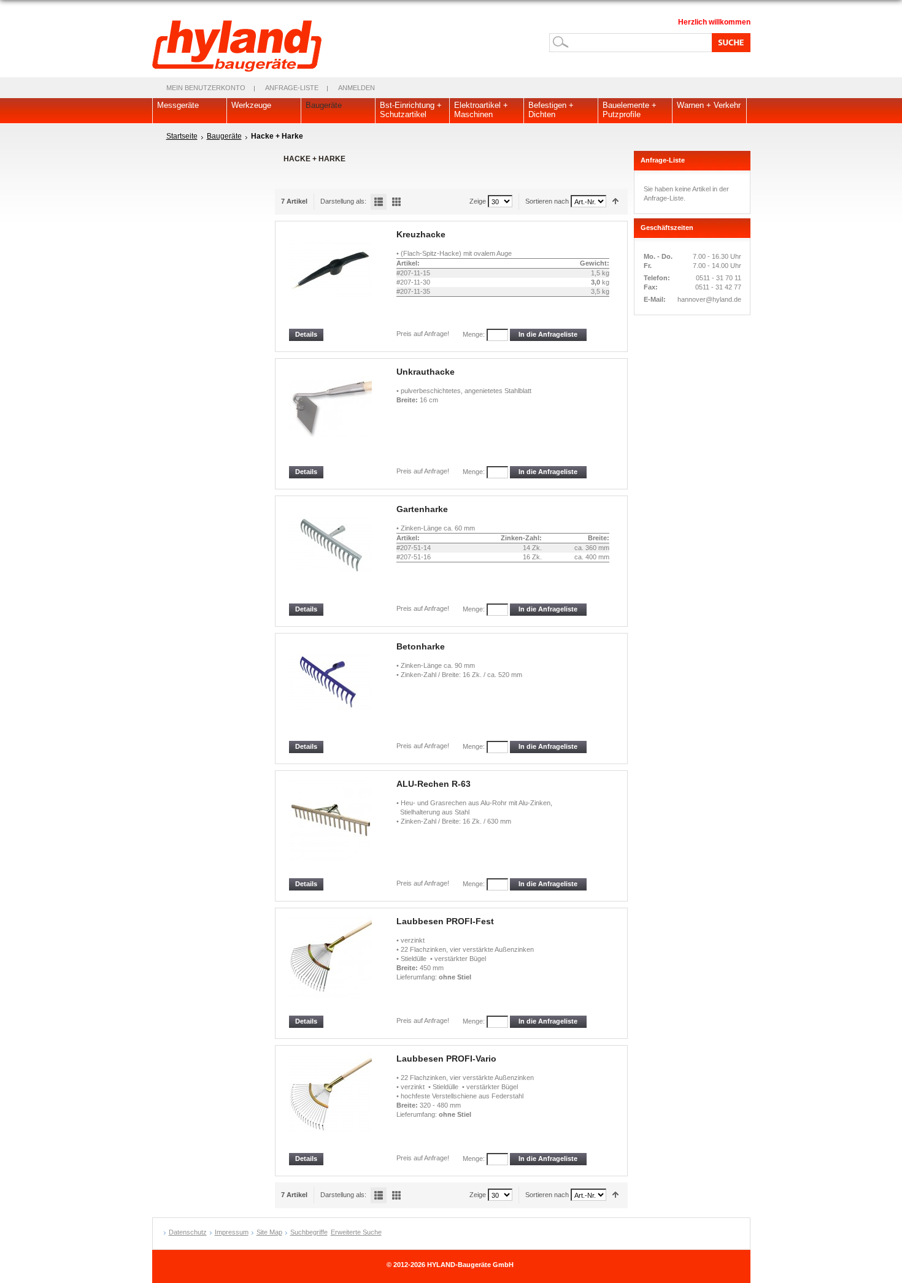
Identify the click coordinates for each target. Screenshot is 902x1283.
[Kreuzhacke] (331, 279)
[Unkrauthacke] (331, 416)
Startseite (182, 136)
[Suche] (729, 42)
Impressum (232, 1232)
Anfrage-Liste (291, 87)
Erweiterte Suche (356, 1232)
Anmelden (356, 87)
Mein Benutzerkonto (205, 87)
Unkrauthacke (425, 372)
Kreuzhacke (420, 234)
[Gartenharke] (331, 553)
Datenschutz (188, 1232)
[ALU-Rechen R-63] (331, 828)
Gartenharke (422, 509)
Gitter (396, 202)
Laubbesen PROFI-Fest (445, 921)
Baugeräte (224, 136)
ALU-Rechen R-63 (433, 784)
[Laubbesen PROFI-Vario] (331, 1103)
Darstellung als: (343, 201)
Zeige (477, 201)
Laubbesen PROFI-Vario (446, 1058)
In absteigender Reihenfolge (615, 201)
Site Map (269, 1232)
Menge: (474, 334)
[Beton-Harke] (331, 691)
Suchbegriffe (309, 1232)
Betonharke (420, 646)
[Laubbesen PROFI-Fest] (331, 966)
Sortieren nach (547, 201)
